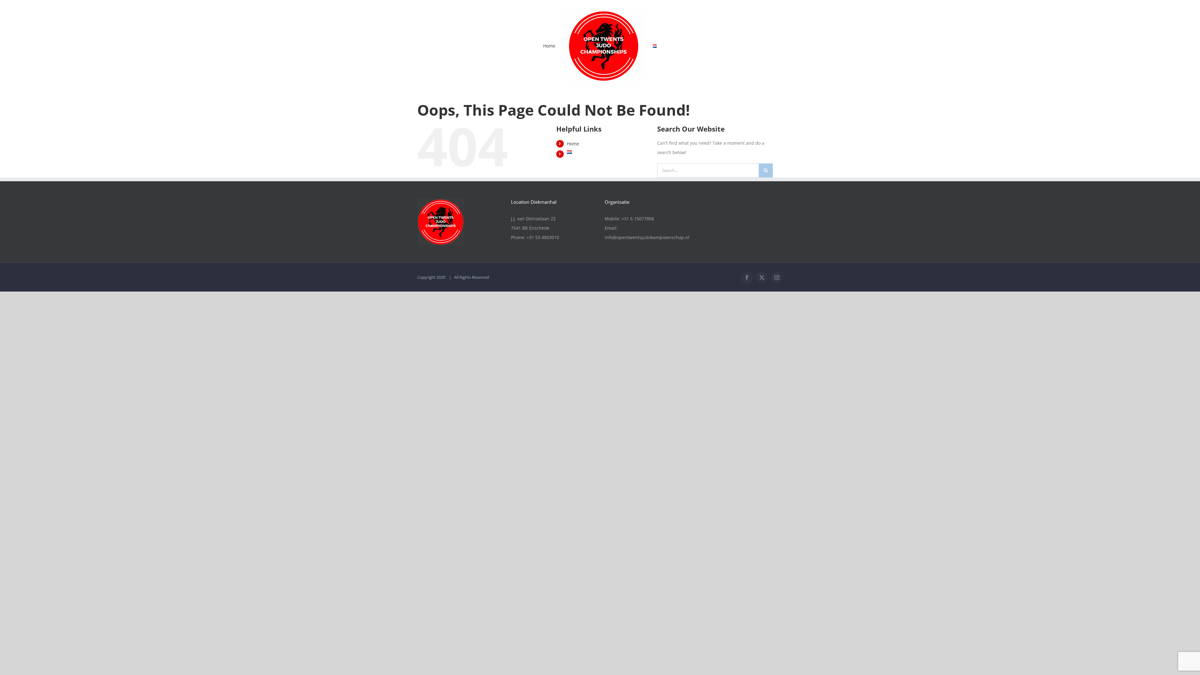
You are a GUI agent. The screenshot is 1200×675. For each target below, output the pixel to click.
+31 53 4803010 (543, 237)
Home (573, 144)
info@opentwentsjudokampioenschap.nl (647, 237)
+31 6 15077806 (638, 219)
